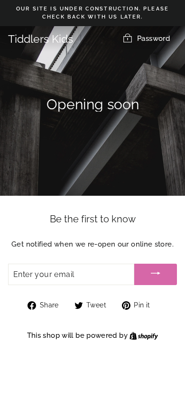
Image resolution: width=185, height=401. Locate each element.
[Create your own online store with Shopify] (144, 335)
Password (153, 38)
